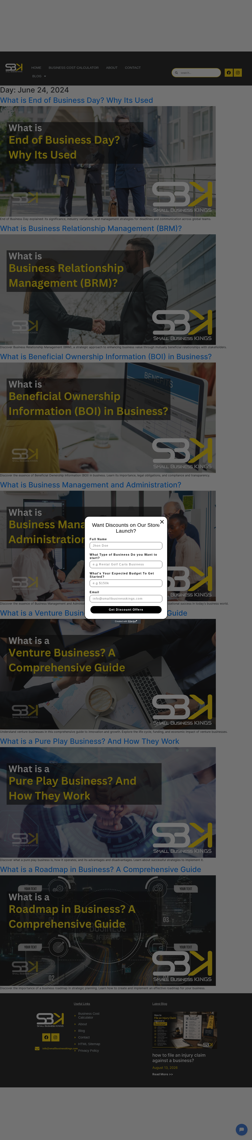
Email (94, 592)
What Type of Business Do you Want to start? (123, 556)
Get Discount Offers (126, 609)
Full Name (98, 539)
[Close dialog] (162, 521)
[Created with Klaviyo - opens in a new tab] (126, 621)
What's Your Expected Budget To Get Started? (122, 575)
